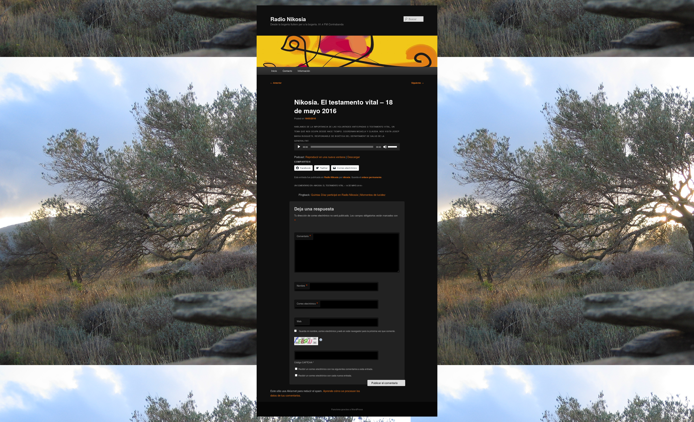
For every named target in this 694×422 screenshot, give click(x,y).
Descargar (353, 157)
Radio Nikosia (288, 19)
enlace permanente (372, 177)
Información (304, 71)
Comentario (304, 236)
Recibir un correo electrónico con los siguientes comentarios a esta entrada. (335, 368)
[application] (347, 146)
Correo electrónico (307, 303)
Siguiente (417, 82)
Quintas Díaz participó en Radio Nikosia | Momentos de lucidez (348, 195)
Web (299, 321)
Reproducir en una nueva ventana (325, 157)
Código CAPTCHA (303, 362)
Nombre (302, 286)
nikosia (346, 177)
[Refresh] (321, 339)
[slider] (393, 146)
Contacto (287, 71)
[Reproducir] (299, 147)
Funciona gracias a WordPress (347, 409)
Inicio (274, 71)
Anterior (276, 82)
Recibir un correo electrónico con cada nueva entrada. (325, 375)
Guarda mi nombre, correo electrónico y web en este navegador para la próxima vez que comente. (347, 331)
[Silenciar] (385, 147)
